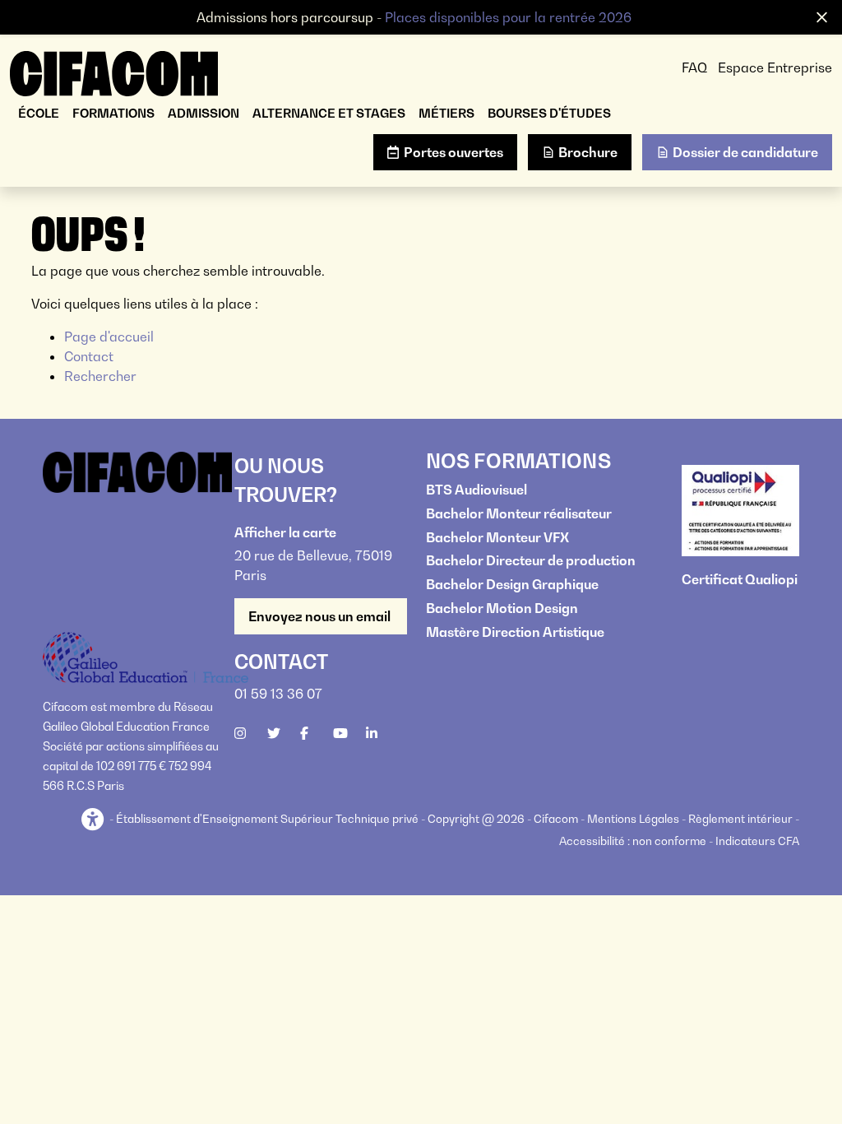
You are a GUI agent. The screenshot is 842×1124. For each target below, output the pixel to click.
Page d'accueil (109, 336)
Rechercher (100, 376)
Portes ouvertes (453, 152)
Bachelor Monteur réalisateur (519, 513)
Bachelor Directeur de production (531, 560)
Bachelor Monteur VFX (497, 537)
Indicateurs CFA (757, 841)
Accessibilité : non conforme (632, 841)
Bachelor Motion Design (502, 608)
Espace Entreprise (775, 67)
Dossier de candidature (745, 152)
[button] (94, 820)
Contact (88, 356)
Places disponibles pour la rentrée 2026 (508, 17)
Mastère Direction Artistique (515, 632)
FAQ (694, 67)
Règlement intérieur (740, 818)
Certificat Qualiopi (740, 579)
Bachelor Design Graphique (512, 584)
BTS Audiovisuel (476, 489)
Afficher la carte (285, 532)
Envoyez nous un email (320, 616)
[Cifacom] (114, 71)
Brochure (588, 152)
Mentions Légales (633, 818)
